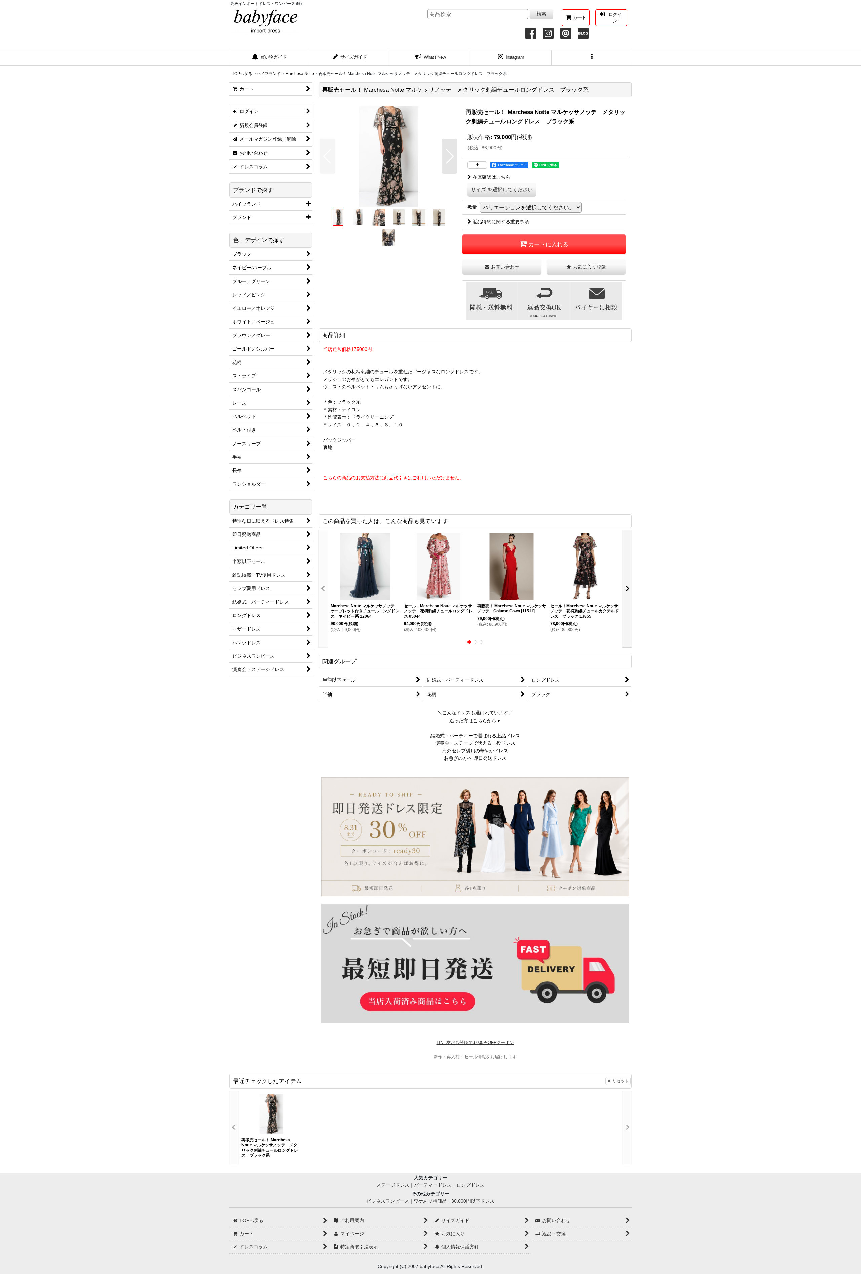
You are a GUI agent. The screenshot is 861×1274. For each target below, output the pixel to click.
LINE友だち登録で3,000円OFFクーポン (475, 1042)
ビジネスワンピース (388, 1201)
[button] (592, 57)
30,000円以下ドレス (472, 1201)
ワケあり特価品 (430, 1201)
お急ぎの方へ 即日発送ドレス (475, 758)
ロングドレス (470, 1185)
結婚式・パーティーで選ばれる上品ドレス (475, 735)
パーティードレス (433, 1185)
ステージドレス (392, 1185)
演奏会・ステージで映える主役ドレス (475, 743)
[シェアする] (477, 165)
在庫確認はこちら (491, 177)
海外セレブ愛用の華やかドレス (475, 750)
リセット (620, 1081)
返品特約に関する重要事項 (501, 221)
